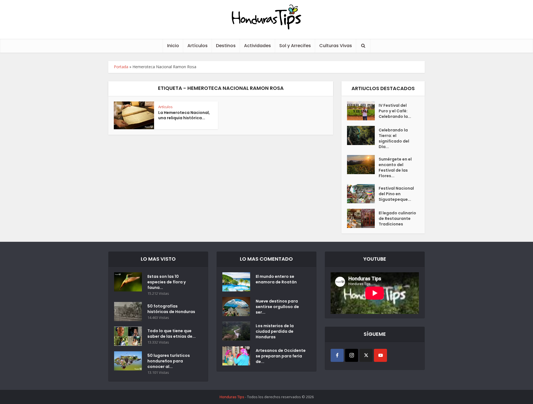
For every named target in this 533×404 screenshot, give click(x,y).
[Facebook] (337, 355)
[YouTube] (380, 355)
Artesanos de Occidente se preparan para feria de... (281, 356)
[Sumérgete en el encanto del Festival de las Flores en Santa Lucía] (363, 164)
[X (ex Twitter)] (366, 355)
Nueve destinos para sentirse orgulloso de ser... (277, 306)
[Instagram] (351, 355)
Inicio (173, 45)
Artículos (197, 45)
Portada (121, 66)
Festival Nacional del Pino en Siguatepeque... (396, 194)
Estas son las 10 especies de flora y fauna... (166, 282)
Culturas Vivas (335, 45)
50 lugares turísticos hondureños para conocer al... (168, 361)
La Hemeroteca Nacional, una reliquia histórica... (184, 115)
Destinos (226, 45)
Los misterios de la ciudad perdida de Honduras (275, 331)
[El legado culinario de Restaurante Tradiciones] (363, 218)
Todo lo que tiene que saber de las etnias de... (171, 333)
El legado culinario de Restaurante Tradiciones (397, 218)
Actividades (257, 45)
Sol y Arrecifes (295, 45)
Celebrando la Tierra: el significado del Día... (394, 138)
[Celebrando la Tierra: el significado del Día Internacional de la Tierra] (363, 135)
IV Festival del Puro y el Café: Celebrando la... (395, 111)
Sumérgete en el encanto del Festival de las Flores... (395, 167)
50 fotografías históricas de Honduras (172, 308)
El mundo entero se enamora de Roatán (276, 279)
